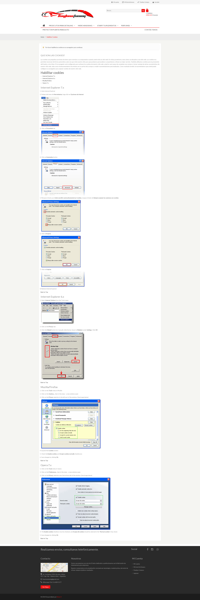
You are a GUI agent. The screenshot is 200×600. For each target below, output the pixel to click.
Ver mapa (45, 587)
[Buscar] (143, 10)
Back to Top (44, 292)
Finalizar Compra (144, 2)
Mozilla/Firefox (47, 81)
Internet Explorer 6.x (48, 78)
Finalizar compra (139, 570)
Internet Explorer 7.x (48, 76)
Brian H (59, 597)
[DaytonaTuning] (69, 14)
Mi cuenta (116, 2)
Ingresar (136, 573)
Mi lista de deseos (129, 2)
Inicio (42, 37)
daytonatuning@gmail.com (51, 579)
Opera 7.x (45, 83)
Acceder (157, 2)
